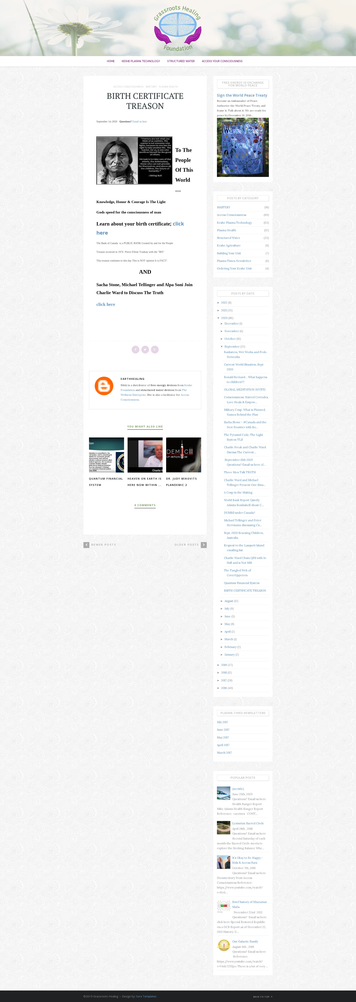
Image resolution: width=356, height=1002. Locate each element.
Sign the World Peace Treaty (242, 95)
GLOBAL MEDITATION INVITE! (245, 389)
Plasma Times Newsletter (234, 261)
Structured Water (181, 61)
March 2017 (224, 752)
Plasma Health (168, 86)
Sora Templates (146, 996)
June (228, 616)
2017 (224, 680)
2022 (224, 302)
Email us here (139, 121)
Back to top (261, 996)
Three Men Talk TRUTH (240, 472)
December (232, 323)
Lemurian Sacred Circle (248, 823)
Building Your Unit (229, 253)
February (231, 647)
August (229, 601)
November (232, 331)
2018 (224, 672)
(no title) (238, 789)
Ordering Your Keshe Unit (234, 268)
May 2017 (223, 737)
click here (105, 304)
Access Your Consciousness (222, 61)
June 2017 (223, 729)
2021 (224, 310)
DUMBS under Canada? (239, 512)
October (230, 338)
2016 (224, 688)
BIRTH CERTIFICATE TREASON (245, 590)
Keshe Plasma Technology (141, 61)
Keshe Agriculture (229, 245)
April (228, 631)
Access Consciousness (129, 86)
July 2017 (222, 722)
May (228, 624)
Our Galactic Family (245, 941)
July (227, 608)
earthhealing (133, 379)
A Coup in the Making (238, 492)
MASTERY (151, 86)
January (230, 654)
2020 (224, 318)
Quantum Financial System (242, 583)
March (229, 639)
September (232, 346)
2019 (224, 665)
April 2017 (223, 745)
